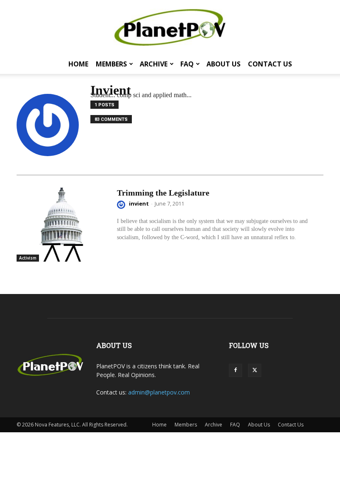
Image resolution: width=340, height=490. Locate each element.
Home (78, 64)
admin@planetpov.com (159, 392)
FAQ (187, 64)
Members (111, 64)
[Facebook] (235, 370)
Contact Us (270, 64)
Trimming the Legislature (163, 192)
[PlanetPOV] (170, 27)
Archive (154, 64)
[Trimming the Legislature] (63, 225)
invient (139, 203)
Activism (27, 258)
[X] (254, 370)
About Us (223, 64)
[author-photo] (122, 205)
